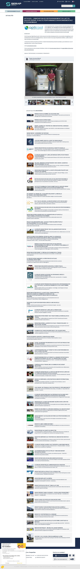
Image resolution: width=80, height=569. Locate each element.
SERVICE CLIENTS (66, 11)
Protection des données (33, 566)
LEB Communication (47, 566)
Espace (61, 1)
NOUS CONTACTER (61, 555)
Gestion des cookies (62, 566)
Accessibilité (16, 566)
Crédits (40, 566)
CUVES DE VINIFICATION (31, 11)
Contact (68, 1)
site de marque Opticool (55, 48)
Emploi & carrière (35, 1)
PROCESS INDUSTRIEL (49, 11)
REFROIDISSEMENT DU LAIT (13, 11)
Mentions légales (23, 566)
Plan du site (54, 566)
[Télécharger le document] (35, 59)
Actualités (41, 1)
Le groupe (27, 1)
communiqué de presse (31, 45)
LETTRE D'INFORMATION (61, 559)
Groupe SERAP (13, 4)
